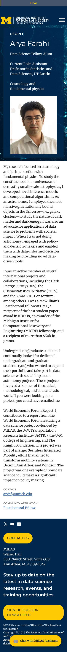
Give (33, 3)
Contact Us (18, 538)
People (17, 34)
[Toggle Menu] (62, 20)
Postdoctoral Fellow (19, 508)
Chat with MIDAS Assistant (35, 640)
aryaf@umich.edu (17, 494)
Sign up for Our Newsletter (22, 612)
